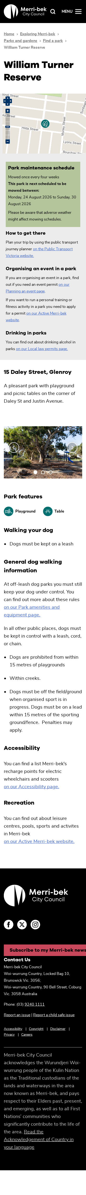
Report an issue (17, 1015)
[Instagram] (35, 924)
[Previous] (14, 447)
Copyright (36, 1029)
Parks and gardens (20, 41)
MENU (67, 11)
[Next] (72, 447)
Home (9, 34)
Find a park (53, 41)
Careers (26, 1034)
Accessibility (13, 1029)
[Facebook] (8, 924)
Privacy (9, 1034)
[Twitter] (22, 924)
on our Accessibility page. (31, 786)
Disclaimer (57, 1029)
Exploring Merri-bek (37, 34)
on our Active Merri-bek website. (39, 841)
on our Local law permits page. (42, 349)
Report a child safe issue (54, 1015)
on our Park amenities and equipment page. (32, 611)
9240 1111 (35, 1004)
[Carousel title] (43, 448)
